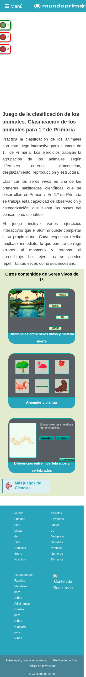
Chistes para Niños (19, 615)
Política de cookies (65, 660)
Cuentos (56, 513)
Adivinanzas (22, 603)
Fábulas (19, 580)
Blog (17, 525)
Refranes (57, 542)
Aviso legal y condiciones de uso (27, 660)
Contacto (20, 548)
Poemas (56, 548)
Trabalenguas (23, 575)
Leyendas (57, 519)
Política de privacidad (42, 666)
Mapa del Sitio (18, 536)
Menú (15, 6)
